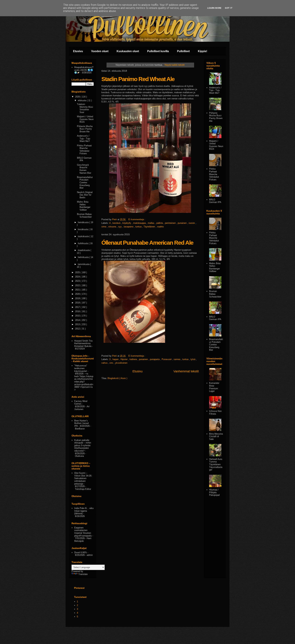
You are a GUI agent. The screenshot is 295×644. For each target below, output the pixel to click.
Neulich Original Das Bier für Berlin (85, 195)
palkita (160, 223)
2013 (78, 324)
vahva (104, 363)
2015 (78, 315)
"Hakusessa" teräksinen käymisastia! (80, 368)
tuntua (138, 226)
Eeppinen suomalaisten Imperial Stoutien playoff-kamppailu (83, 531)
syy (120, 226)
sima (104, 226)
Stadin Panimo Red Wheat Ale (137, 79)
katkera (134, 359)
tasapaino (129, 226)
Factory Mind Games (80, 402)
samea (177, 359)
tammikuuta (84, 264)
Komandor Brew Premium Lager (214, 387)
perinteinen (170, 223)
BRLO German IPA (215, 201)
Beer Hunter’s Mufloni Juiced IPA (81, 423)
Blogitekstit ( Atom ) (117, 378)
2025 (78, 272)
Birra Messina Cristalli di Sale (216, 436)
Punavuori (167, 359)
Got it (229, 8)
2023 (78, 281)
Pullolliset (183, 51)
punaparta (155, 359)
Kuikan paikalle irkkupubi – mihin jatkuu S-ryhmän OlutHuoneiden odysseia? (82, 445)
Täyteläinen (150, 226)
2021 (78, 289)
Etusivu (78, 51)
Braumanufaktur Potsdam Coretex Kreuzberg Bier (85, 182)
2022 (78, 285)
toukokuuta (83, 236)
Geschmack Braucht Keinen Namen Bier (84, 169)
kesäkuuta (83, 229)
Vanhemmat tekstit (186, 371)
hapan (116, 359)
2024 (78, 276)
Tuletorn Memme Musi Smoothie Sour (85, 108)
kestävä (117, 223)
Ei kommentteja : (137, 219)
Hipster (124, 359)
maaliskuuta (84, 250)
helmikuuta (83, 257)
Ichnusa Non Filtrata (215, 412)
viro (111, 363)
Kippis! (202, 51)
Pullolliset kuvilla (158, 51)
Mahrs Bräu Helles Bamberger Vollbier (83, 206)
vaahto (160, 226)
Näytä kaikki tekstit (175, 64)
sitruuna (112, 226)
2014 (78, 320)
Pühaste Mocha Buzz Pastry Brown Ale (85, 129)
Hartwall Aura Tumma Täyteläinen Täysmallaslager (215, 464)
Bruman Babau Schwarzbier (84, 215)
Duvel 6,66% (80, 552)
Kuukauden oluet (128, 51)
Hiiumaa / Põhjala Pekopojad (214, 492)
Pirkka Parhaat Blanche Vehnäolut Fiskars (84, 149)
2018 (78, 302)
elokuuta (82, 100)
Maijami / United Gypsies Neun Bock (85, 119)
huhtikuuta (83, 243)
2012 (78, 328)
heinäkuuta (83, 222)
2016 (78, 311)
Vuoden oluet (99, 51)
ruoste (192, 223)
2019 (78, 298)
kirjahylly (127, 223)
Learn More (214, 8)
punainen (182, 223)
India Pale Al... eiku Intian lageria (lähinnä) (84, 511)
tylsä (193, 359)
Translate (83, 574)
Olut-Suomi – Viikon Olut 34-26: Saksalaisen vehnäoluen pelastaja (83, 478)
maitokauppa (139, 223)
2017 (78, 307)
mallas (151, 223)
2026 (78, 96)
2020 (78, 294)
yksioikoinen (121, 363)
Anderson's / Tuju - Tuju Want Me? (83, 138)
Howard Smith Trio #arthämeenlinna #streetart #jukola (83, 343)
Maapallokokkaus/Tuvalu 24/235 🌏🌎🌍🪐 (84, 70)
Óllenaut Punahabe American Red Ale (147, 242)
